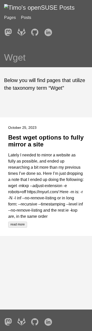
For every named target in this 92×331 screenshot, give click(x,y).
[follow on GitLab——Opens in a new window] (23, 30)
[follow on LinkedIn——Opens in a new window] (49, 30)
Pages (10, 17)
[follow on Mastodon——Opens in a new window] (9, 30)
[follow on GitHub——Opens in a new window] (36, 30)
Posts (26, 17)
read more (17, 224)
